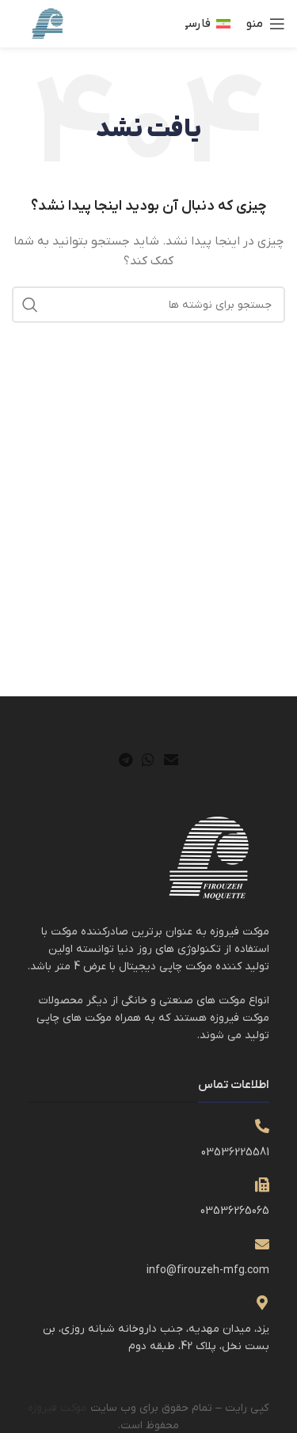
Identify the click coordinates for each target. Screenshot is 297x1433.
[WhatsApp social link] (148, 759)
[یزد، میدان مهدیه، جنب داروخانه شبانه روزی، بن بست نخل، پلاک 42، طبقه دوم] (262, 1302)
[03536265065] (262, 1184)
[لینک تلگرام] (125, 759)
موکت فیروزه (57, 1408)
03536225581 (235, 1152)
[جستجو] (30, 304)
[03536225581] (262, 1126)
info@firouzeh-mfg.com (208, 1270)
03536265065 (234, 1211)
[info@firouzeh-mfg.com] (262, 1244)
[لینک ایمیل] (171, 759)
